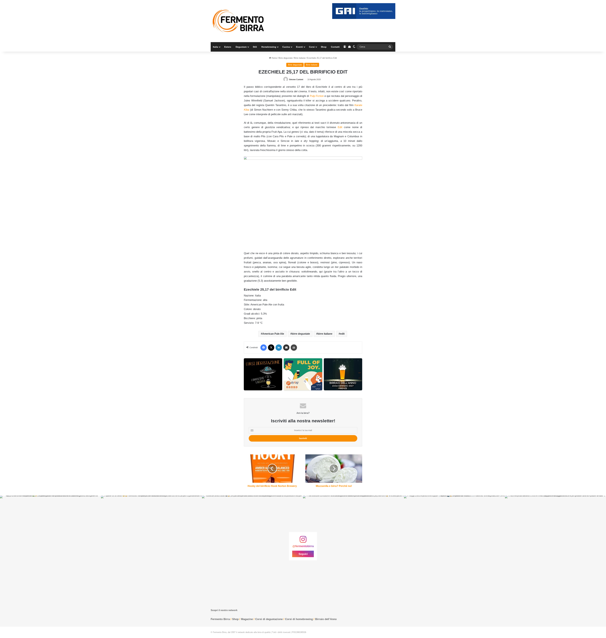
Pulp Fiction (317, 96)
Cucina (286, 47)
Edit (340, 127)
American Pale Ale (273, 333)
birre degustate (301, 333)
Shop (324, 47)
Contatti (335, 47)
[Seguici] (303, 541)
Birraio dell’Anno (326, 619)
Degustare (241, 47)
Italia (215, 47)
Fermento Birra (220, 619)
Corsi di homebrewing (299, 619)
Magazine (247, 619)
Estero (227, 47)
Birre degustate (285, 58)
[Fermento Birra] (239, 21)
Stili (255, 47)
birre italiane (325, 333)
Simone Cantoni (296, 79)
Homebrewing (268, 47)
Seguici (303, 553)
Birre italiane (299, 58)
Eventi (299, 47)
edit (342, 333)
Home (274, 58)
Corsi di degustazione (269, 619)
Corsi (312, 47)
